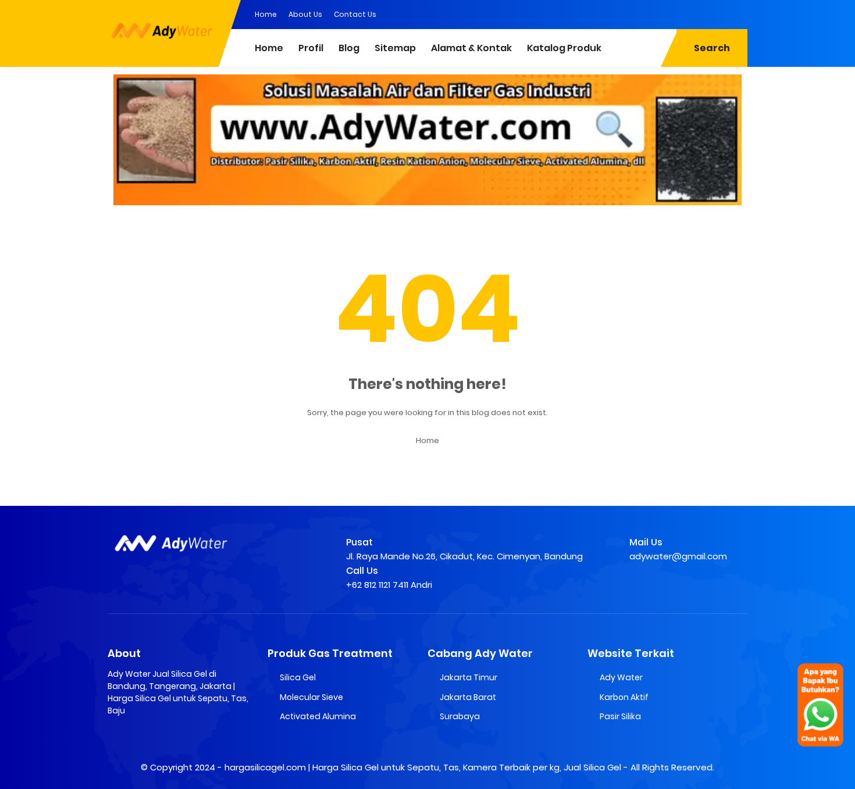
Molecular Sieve (311, 697)
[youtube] (738, 13)
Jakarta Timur (468, 677)
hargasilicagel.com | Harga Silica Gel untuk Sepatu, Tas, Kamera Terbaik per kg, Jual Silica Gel (423, 767)
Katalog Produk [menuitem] (564, 48)
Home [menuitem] (269, 48)
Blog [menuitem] (349, 48)
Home (266, 14)
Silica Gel (298, 677)
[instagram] (715, 13)
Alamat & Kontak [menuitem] (471, 48)
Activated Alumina (318, 716)
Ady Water (621, 677)
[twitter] (692, 13)
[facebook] (669, 13)
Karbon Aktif (624, 697)
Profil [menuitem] (310, 48)
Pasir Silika (620, 716)
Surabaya (460, 716)
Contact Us (355, 14)
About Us (305, 14)
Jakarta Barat (468, 697)
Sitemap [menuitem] (395, 48)
